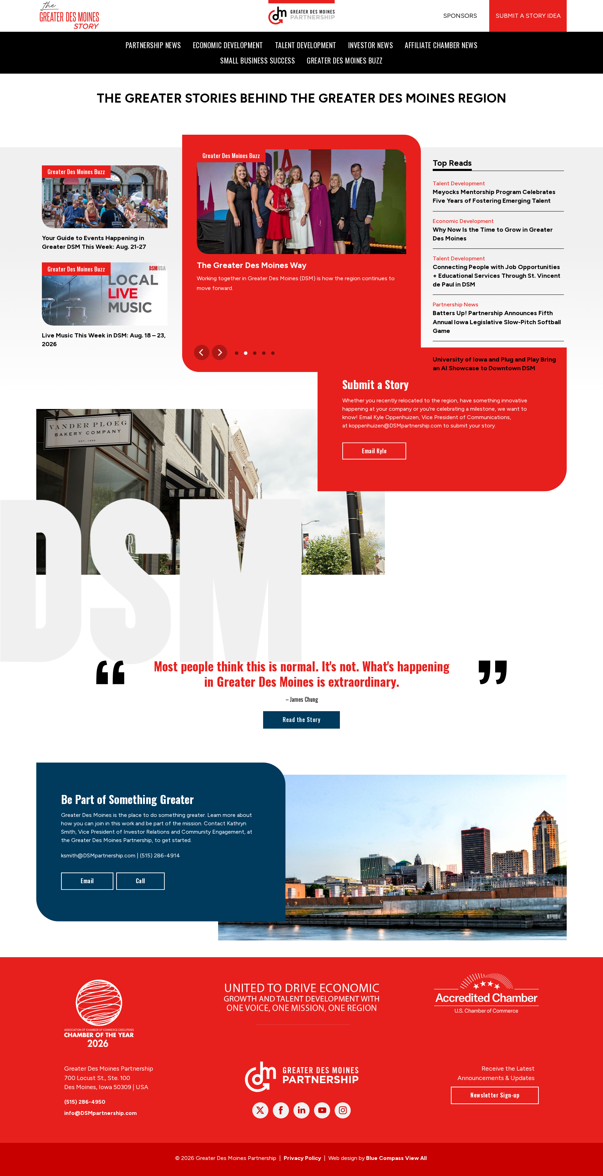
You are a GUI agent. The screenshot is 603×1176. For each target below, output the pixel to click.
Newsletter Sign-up (494, 1095)
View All (416, 1158)
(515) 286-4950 (84, 1102)
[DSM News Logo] (69, 16)
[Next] (219, 352)
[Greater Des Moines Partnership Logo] (301, 12)
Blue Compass (385, 1158)
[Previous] (201, 352)
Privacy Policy (302, 1158)
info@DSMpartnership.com (100, 1113)
